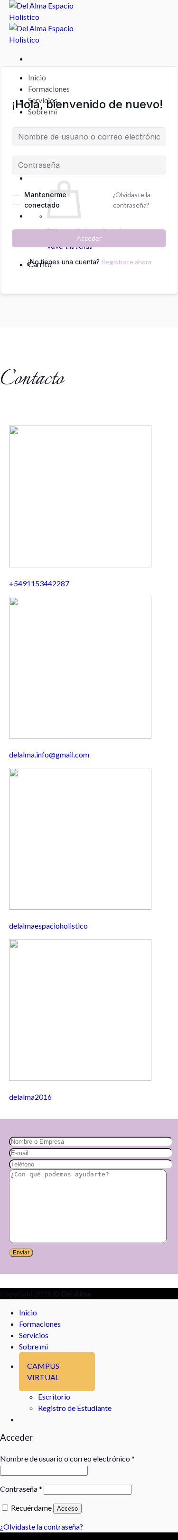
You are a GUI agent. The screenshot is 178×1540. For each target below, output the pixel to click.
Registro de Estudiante (75, 1407)
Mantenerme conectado (45, 200)
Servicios (33, 1335)
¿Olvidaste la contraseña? (131, 200)
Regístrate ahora (126, 262)
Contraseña (21, 1488)
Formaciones (49, 88)
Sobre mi (33, 1346)
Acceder (89, 238)
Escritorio (54, 1396)
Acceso (67, 1508)
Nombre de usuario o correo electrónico (67, 1458)
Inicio (37, 77)
